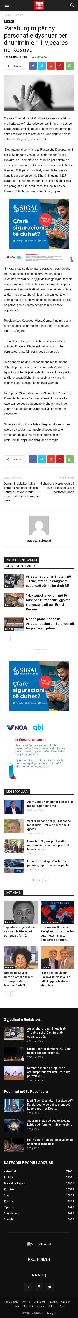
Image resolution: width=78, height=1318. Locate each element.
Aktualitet (39, 1302)
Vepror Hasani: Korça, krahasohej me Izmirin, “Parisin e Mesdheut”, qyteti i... (49, 825)
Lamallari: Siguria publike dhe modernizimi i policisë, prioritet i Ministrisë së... (48, 845)
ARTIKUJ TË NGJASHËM (21, 560)
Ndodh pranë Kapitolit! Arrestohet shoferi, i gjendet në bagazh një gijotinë (50, 623)
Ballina (8, 15)
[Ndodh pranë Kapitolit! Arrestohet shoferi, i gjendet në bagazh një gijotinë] (14, 624)
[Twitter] (50, 1287)
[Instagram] (39, 1287)
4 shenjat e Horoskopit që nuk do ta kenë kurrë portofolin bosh (57, 488)
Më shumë (37, 880)
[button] (72, 5)
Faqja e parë (11, 1302)
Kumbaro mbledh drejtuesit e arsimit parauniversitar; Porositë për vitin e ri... (48, 1072)
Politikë (26, 1302)
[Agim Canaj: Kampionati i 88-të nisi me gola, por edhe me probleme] (14, 807)
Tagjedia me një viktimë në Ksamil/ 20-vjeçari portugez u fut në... (19, 931)
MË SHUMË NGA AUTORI (21, 566)
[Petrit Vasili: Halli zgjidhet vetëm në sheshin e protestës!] (14, 1145)
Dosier (15, 1306)
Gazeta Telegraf (19, 56)
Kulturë (52, 1306)
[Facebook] (28, 1287)
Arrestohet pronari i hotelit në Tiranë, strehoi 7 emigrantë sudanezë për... (46, 1032)
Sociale (41, 1306)
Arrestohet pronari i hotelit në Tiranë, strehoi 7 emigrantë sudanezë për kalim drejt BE (48, 581)
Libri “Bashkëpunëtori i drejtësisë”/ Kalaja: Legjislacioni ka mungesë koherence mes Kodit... (50, 1104)
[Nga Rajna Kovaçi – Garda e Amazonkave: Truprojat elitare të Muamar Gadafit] (21, 957)
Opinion (9, 967)
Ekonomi (28, 1306)
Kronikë (19, 15)
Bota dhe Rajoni (50, 922)
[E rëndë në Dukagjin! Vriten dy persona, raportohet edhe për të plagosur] (14, 866)
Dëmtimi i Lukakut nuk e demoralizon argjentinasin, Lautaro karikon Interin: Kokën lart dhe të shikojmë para (21, 492)
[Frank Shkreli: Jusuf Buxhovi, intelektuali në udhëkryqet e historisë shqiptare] (57, 957)
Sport (63, 1306)
